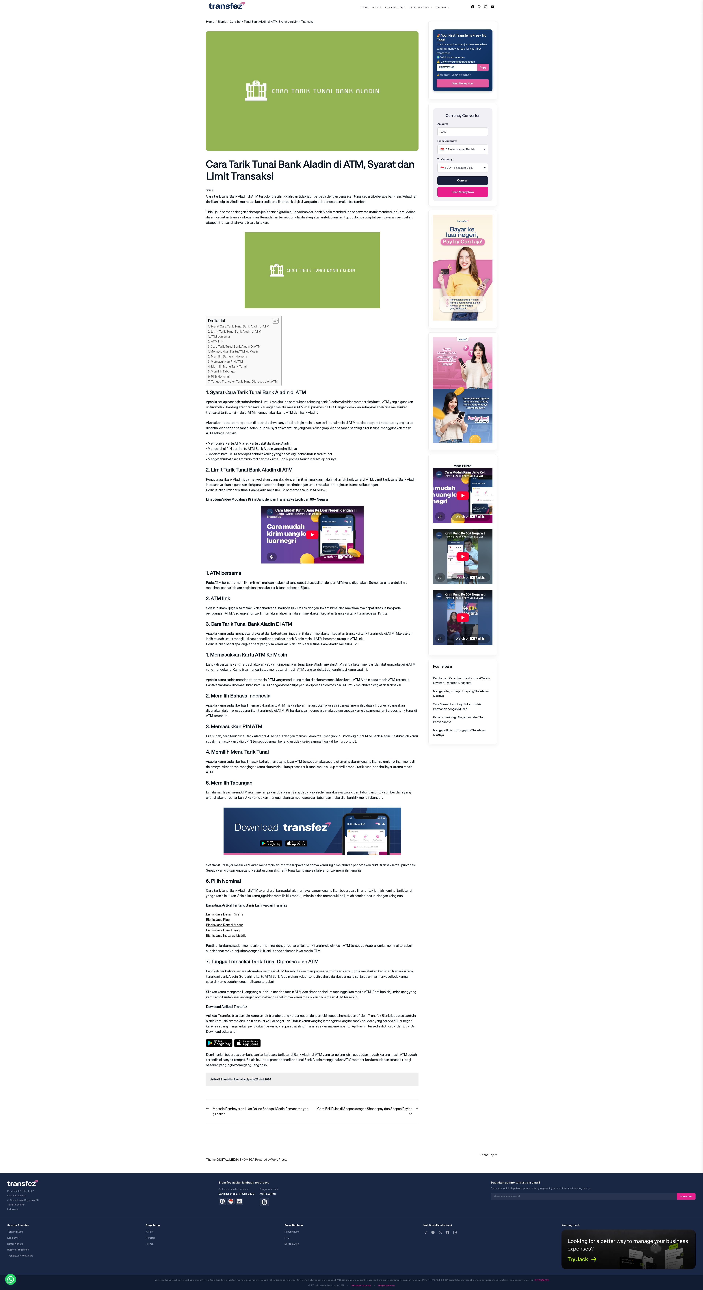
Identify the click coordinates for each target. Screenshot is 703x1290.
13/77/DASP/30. (542, 1279)
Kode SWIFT (14, 1238)
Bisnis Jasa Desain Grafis (224, 914)
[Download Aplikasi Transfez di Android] (220, 1041)
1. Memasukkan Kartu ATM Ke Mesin (233, 351)
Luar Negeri (394, 7)
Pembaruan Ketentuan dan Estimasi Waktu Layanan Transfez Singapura (461, 680)
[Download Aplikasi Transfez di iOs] (247, 1041)
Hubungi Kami (292, 1231)
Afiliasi (149, 1231)
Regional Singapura (18, 1249)
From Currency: (447, 140)
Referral (150, 1238)
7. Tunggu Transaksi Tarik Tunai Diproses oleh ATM (243, 381)
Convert (462, 180)
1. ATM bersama (219, 336)
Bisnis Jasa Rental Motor (224, 924)
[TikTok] (425, 1232)
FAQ (286, 1238)
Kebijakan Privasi (386, 1285)
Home (365, 7)
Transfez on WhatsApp (20, 1255)
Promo (149, 1244)
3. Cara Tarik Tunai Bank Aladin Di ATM (234, 346)
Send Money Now (462, 83)
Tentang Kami (15, 1231)
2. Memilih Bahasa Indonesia (227, 356)
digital (298, 201)
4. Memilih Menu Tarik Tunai (227, 366)
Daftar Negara (15, 1244)
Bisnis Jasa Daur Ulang (223, 930)
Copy (483, 67)
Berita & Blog (291, 1244)
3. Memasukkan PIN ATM (225, 361)
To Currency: (445, 159)
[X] (440, 1232)
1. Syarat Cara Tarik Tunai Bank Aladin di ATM (238, 326)
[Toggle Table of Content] (273, 321)
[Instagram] (455, 1232)
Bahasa (441, 7)
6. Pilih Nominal (219, 376)
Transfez (224, 1015)
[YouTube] (433, 1232)
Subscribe (686, 1196)
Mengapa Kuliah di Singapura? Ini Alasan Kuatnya (459, 732)
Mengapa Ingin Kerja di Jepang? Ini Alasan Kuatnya (461, 693)
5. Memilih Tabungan (222, 371)
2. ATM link (215, 341)
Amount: (442, 123)
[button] (10, 1279)
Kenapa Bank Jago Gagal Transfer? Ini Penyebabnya (458, 719)
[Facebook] (447, 1232)
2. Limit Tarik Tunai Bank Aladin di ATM (234, 331)
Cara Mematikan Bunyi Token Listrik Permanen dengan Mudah (457, 706)
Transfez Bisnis (379, 1015)
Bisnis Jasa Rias (218, 919)
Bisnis (377, 7)
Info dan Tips (419, 7)
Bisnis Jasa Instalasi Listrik (226, 935)
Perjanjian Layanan (361, 1285)
